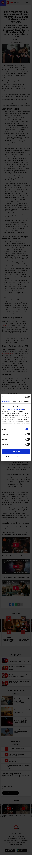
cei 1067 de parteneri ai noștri (15, 409)
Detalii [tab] (14, 401)
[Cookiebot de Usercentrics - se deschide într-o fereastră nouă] (23, 397)
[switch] (27, 434)
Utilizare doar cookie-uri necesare (16, 457)
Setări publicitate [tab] (24, 401)
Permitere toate (16, 451)
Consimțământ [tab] (6, 401)
